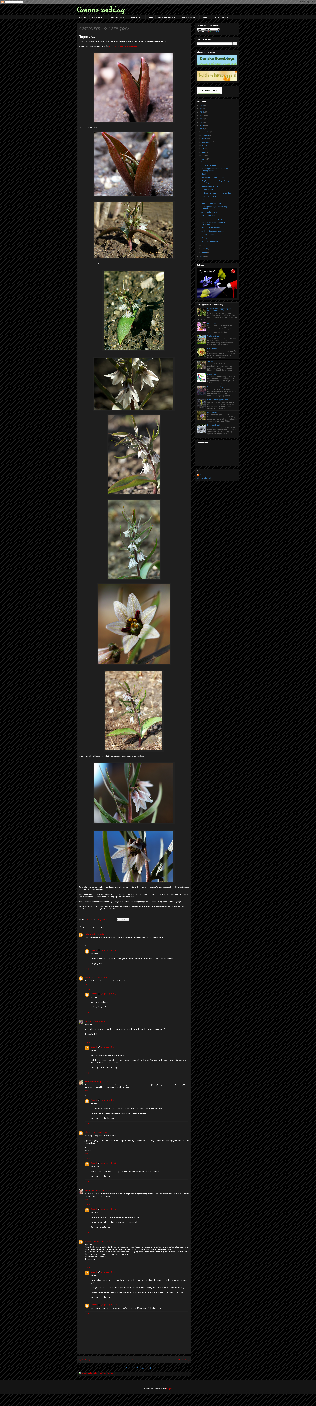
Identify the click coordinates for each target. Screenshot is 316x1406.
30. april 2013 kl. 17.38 (96, 1190)
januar (204, 252)
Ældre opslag (183, 1359)
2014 (202, 126)
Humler (204, 174)
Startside (83, 17)
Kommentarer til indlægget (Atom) (138, 1368)
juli (203, 149)
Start (134, 1359)
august (205, 145)
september (206, 142)
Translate (215, 32)
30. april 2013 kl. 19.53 (107, 1241)
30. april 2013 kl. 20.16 (108, 1272)
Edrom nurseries (207, 234)
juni (203, 152)
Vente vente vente (214, 336)
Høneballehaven (90, 1081)
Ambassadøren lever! (209, 212)
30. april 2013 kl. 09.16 (99, 977)
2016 (202, 119)
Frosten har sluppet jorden (217, 400)
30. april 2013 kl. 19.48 (108, 1163)
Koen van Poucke (214, 425)
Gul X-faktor (212, 349)
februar (205, 249)
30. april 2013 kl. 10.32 (104, 1081)
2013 (202, 129)
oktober (205, 139)
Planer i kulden (213, 374)
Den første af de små (209, 186)
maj (203, 155)
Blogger (169, 1389)
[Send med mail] (118, 919)
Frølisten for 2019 (221, 17)
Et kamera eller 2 (136, 17)
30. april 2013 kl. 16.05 (99, 1132)
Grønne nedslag (101, 10)
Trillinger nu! (206, 200)
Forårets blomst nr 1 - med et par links (216, 193)
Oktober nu (211, 323)
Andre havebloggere (166, 17)
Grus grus (205, 238)
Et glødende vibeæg (209, 165)
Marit (86, 1021)
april (204, 159)
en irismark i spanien (92, 1241)
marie (87, 934)
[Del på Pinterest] (127, 919)
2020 (202, 105)
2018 (202, 112)
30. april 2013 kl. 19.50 (108, 1209)
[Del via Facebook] (125, 919)
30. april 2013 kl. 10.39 (108, 1047)
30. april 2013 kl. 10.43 (108, 1100)
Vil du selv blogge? (189, 17)
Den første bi (212, 412)
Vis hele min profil (204, 478)
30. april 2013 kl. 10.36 (108, 950)
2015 (202, 122)
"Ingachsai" (205, 162)
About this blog (117, 17)
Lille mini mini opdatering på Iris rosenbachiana (213, 223)
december (206, 132)
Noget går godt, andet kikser (212, 203)
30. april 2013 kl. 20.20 (109, 1305)
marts (204, 245)
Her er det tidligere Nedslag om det (123, 46)
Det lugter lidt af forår (209, 241)
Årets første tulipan (208, 196)
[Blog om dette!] (120, 919)
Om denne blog (98, 17)
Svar (86, 941)
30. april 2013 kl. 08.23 (97, 934)
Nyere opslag (84, 1359)
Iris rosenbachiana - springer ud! (214, 219)
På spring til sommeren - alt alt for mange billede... (214, 170)
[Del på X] (123, 919)
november (206, 135)
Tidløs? (210, 361)
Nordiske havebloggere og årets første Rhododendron (219, 310)
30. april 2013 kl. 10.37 (108, 994)
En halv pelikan (207, 190)
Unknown (88, 977)
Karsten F (94, 950)
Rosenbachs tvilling (209, 215)
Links (150, 17)
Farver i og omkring (215, 387)
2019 (202, 109)
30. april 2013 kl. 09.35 (97, 1021)
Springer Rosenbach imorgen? (213, 231)
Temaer (205, 17)
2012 (202, 256)
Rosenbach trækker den (210, 228)
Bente (87, 1190)
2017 (202, 115)
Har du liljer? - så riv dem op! (212, 177)
